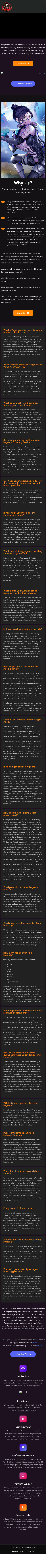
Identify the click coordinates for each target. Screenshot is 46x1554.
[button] (43, 6)
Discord (40, 1345)
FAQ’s (34, 1343)
